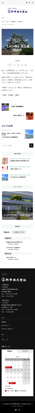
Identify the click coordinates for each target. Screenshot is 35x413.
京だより (22, 212)
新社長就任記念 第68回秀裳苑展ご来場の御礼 (17, 216)
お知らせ (4, 322)
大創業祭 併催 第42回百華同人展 (19, 160)
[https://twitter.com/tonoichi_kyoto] (3, 339)
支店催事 (19, 166)
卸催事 (14, 40)
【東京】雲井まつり (15, 169)
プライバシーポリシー (7, 329)
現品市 (17, 95)
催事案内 (8, 40)
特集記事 (18, 133)
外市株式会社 (16, 404)
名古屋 (4, 95)
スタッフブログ (15, 212)
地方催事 (11, 95)
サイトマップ (5, 325)
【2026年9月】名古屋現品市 (10, 137)
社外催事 (25, 40)
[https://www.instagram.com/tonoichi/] (7, 339)
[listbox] (17, 205)
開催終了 (17, 41)
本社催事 (19, 40)
